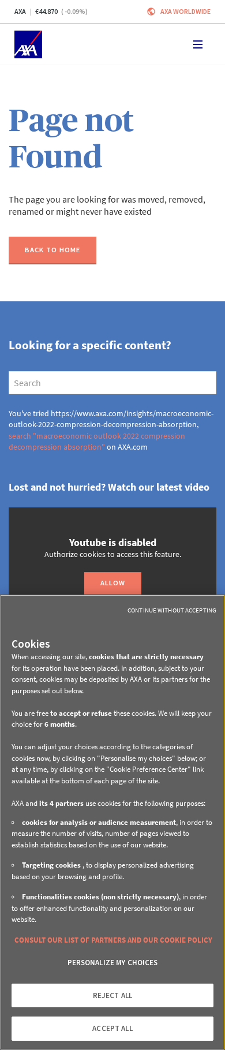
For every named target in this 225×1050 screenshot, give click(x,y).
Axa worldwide (185, 11)
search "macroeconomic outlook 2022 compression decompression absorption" (97, 442)
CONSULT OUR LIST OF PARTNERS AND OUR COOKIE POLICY (113, 940)
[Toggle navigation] (198, 44)
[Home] (28, 44)
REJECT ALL (112, 995)
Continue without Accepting (171, 610)
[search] (112, 382)
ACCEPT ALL (112, 1028)
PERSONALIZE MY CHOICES (113, 962)
